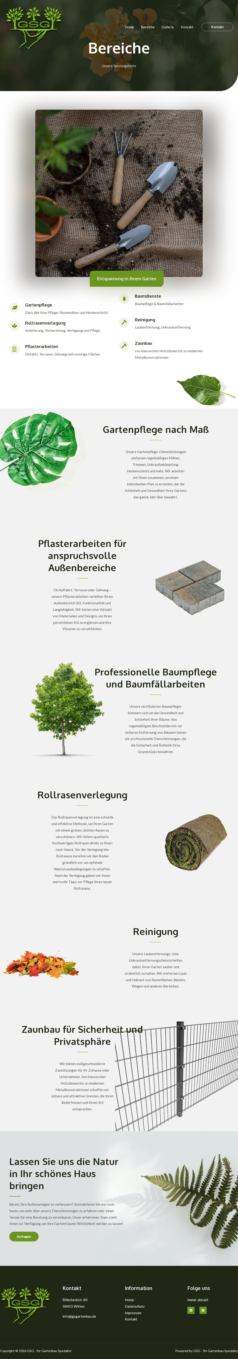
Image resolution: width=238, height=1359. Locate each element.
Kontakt (187, 27)
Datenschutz (135, 1306)
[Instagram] (203, 1310)
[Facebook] (191, 1310)
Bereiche (148, 27)
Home (129, 27)
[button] (217, 27)
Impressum (133, 1313)
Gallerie (168, 27)
